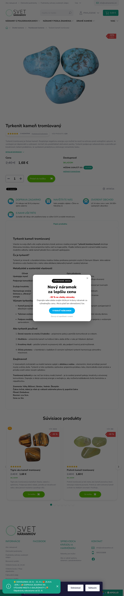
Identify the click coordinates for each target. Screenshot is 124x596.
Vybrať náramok (62, 310)
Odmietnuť (75, 588)
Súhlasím (92, 588)
